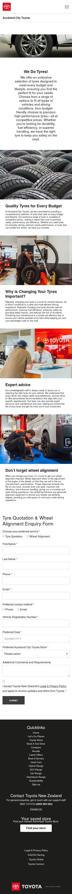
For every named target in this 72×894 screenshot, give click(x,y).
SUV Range (36, 769)
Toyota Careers (36, 864)
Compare (36, 747)
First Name (9, 544)
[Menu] (67, 6)
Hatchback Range (36, 777)
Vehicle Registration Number (20, 617)
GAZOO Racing (36, 855)
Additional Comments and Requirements (27, 662)
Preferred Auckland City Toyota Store (25, 647)
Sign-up (36, 784)
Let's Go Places (36, 736)
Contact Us (36, 809)
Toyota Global (36, 859)
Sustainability (36, 780)
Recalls (36, 751)
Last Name (9, 559)
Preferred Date (11, 632)
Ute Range (36, 773)
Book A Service (36, 758)
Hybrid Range (36, 766)
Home (36, 732)
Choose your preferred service (20, 531)
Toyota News (36, 740)
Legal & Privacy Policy (53, 686)
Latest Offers (36, 754)
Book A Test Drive (36, 743)
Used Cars (36, 762)
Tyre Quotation (14, 536)
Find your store (36, 828)
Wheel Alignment (39, 536)
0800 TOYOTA (36, 804)
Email (6, 589)
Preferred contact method (17, 604)
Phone (6, 574)
